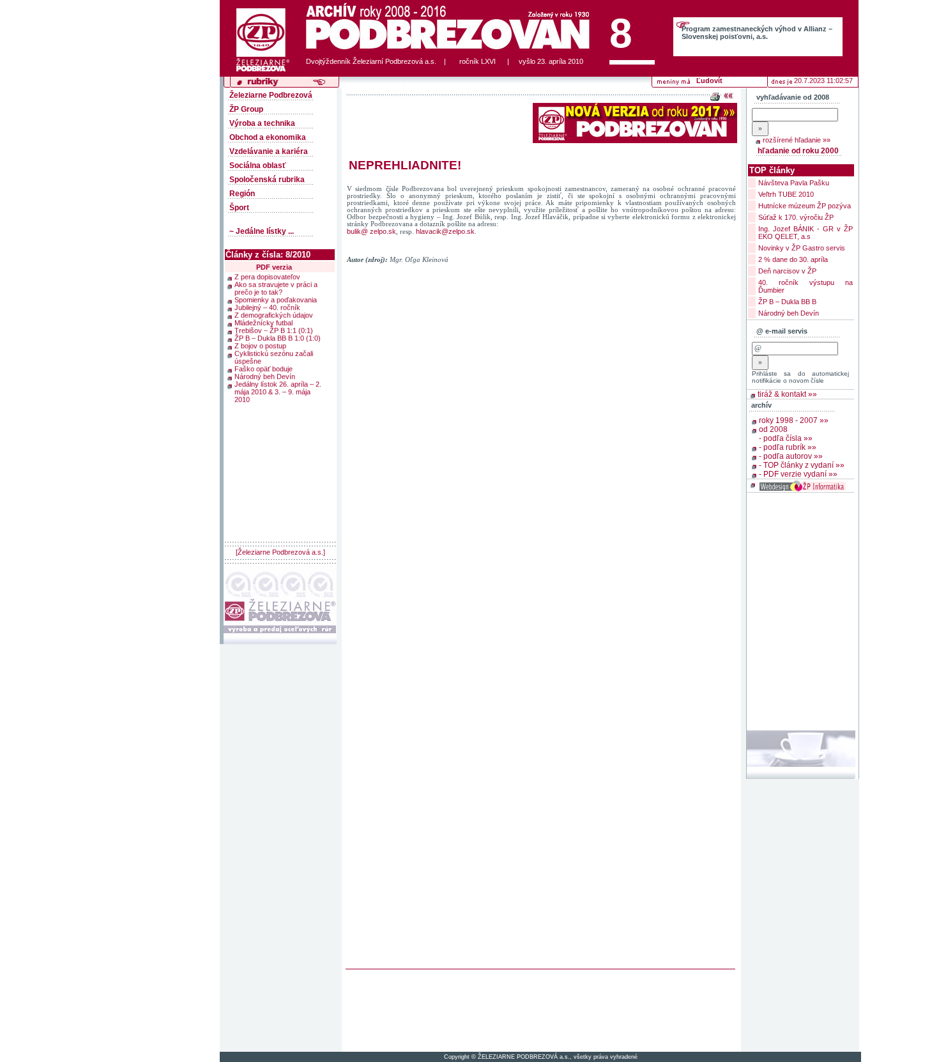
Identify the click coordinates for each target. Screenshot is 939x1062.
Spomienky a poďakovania (275, 305)
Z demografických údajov (273, 321)
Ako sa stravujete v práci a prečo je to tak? (275, 294)
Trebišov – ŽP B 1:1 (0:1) (273, 336)
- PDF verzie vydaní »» (798, 474)
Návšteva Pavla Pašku (793, 183)
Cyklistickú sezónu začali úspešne (273, 363)
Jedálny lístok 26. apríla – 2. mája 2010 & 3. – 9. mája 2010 (277, 397)
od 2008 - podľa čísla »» (786, 434)
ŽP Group (246, 109)
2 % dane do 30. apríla (793, 259)
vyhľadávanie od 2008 (792, 97)
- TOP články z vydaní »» (801, 465)
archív (761, 405)
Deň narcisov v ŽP (787, 271)
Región (242, 193)
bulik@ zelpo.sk (371, 231)
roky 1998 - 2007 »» (793, 420)
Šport (239, 207)
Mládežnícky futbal (263, 328)
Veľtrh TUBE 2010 (786, 194)
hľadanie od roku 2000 (798, 150)
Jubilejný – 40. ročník (267, 313)
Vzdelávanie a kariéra (268, 151)
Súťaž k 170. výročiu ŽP (796, 217)
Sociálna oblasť (257, 165)
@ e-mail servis (781, 331)
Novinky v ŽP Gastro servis (801, 248)
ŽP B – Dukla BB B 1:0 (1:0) (277, 344)
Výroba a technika (262, 123)
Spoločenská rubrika (267, 179)
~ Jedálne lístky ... (261, 231)
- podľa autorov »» (791, 456)
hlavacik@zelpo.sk (445, 231)
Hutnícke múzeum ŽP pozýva (804, 206)
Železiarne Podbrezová (270, 95)
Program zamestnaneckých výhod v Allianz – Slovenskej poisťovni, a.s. (757, 32)
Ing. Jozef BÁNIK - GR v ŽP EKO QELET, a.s (805, 232)
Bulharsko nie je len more (273, 275)
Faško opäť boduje (263, 374)
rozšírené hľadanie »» (796, 140)
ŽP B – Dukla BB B (787, 301)
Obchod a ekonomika (267, 137)
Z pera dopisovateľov (267, 282)
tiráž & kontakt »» (787, 394)
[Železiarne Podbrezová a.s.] (280, 552)
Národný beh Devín (264, 382)
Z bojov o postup (260, 351)
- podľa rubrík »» (787, 447)
